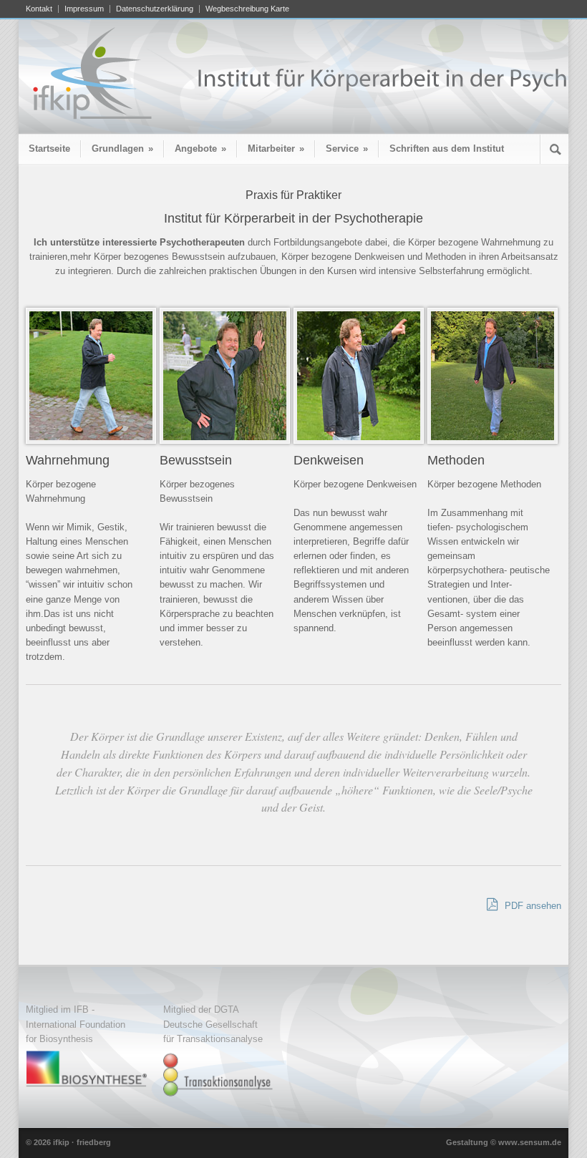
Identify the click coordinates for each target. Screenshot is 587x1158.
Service (347, 148)
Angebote (200, 148)
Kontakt (39, 9)
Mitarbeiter (276, 148)
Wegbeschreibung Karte (247, 9)
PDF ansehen (531, 905)
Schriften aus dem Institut (446, 148)
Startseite (49, 148)
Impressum (84, 9)
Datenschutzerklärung (154, 9)
